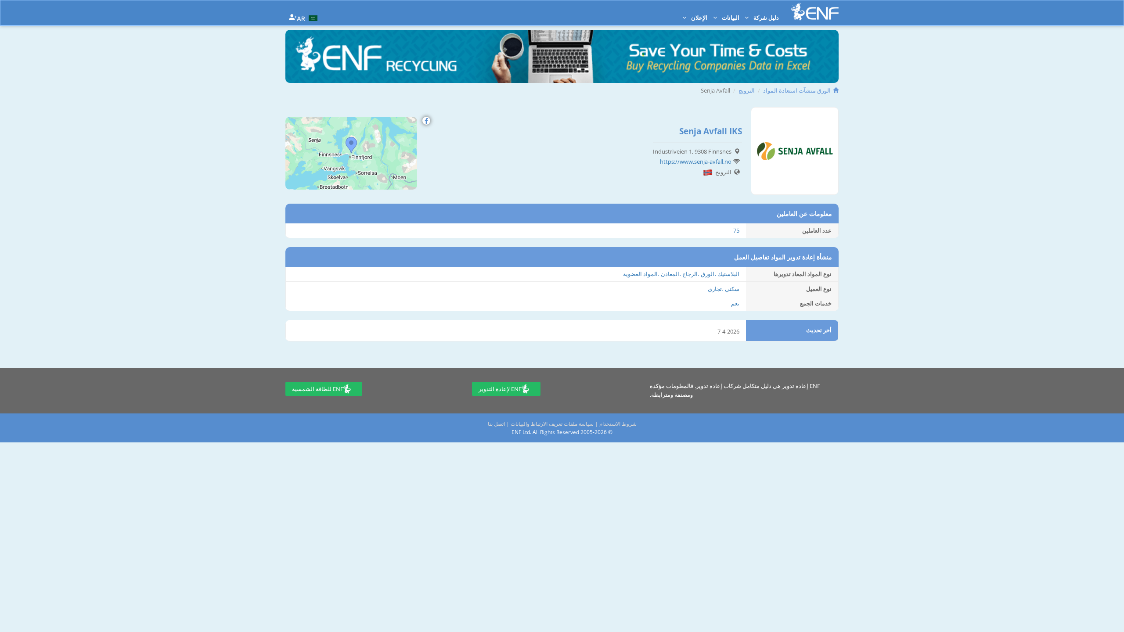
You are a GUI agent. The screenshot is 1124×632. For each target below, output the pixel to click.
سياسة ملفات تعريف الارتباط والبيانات (552, 423)
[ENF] (815, 12)
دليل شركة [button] (765, 17)
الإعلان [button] (698, 17)
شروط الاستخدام (618, 423)
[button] (308, 17)
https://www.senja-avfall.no (695, 161)
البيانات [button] (730, 17)
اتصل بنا (496, 423)
